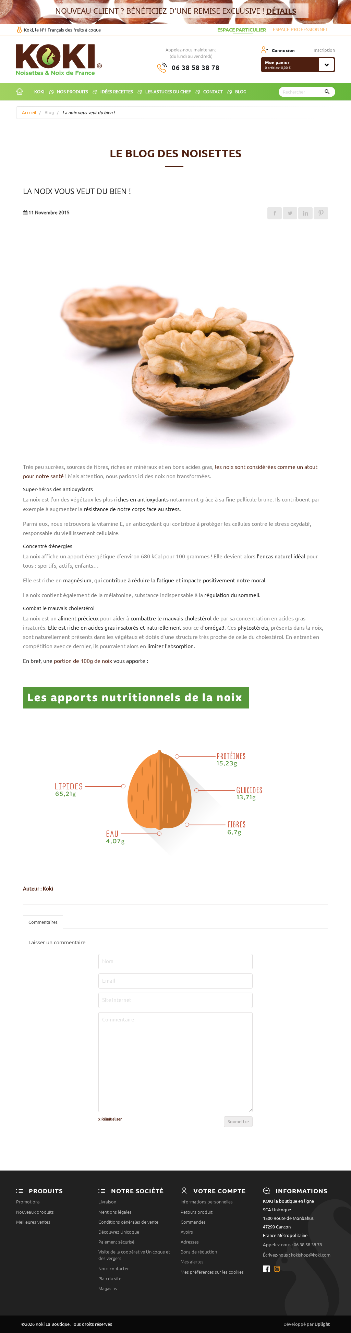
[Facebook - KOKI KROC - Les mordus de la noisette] (268, 1268)
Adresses (190, 1241)
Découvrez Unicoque (118, 1231)
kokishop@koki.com (310, 1254)
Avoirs (187, 1231)
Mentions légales (115, 1212)
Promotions (28, 1201)
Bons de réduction (199, 1251)
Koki (38, 889)
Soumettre (238, 1121)
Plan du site (109, 1278)
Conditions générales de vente (128, 1222)
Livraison (107, 1201)
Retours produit (197, 1212)
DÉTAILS (281, 10)
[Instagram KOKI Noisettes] (277, 1268)
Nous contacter (113, 1268)
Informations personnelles (207, 1201)
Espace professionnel (300, 29)
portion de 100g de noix (83, 661)
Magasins (107, 1288)
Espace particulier (241, 29)
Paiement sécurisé (116, 1241)
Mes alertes (192, 1261)
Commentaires (43, 922)
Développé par (306, 1324)
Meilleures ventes (33, 1222)
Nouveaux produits (35, 1212)
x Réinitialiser (110, 1119)
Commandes (193, 1222)
